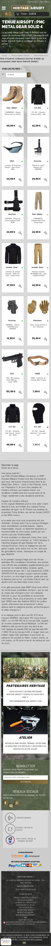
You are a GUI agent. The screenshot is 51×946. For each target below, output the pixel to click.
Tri (3, 75)
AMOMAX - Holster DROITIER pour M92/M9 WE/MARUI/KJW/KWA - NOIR (12, 329)
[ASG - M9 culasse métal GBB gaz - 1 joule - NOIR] (13, 360)
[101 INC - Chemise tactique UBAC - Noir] (38, 94)
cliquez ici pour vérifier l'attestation (20, 924)
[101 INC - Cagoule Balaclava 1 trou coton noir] (38, 413)
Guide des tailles (25, 920)
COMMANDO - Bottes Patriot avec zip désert (13, 113)
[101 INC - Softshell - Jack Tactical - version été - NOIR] (13, 413)
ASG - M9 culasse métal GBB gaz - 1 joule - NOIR (12, 380)
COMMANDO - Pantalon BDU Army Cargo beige (38, 220)
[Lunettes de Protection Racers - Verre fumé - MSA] (13, 147)
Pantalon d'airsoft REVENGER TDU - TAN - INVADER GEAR (38, 274)
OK (24, 943)
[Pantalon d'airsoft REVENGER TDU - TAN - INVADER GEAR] (38, 254)
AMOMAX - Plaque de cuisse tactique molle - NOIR (13, 220)
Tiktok (11, 805)
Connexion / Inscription (38, 2)
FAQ (25, 917)
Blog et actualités (25, 913)
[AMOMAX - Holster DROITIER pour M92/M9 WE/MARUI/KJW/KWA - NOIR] (13, 307)
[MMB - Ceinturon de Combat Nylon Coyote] (38, 360)
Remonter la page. (10, 465)
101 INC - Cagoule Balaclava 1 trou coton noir (38, 433)
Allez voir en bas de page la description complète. (25, 48)
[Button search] (6, 14)
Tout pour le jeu (25, 908)
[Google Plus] (16, 803)
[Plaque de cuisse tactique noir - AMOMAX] (38, 147)
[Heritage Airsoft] (28, 8)
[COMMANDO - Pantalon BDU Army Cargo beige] (38, 201)
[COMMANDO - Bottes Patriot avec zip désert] (13, 94)
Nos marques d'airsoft (25, 915)
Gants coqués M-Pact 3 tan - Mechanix (38, 326)
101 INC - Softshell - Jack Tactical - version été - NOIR (13, 433)
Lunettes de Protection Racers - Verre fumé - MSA (13, 167)
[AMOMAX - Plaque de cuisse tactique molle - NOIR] (13, 201)
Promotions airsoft (25, 910)
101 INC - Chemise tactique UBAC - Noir (38, 113)
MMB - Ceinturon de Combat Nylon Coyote (38, 379)
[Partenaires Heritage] (25, 670)
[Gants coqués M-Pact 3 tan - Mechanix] (38, 307)
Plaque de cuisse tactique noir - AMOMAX (38, 167)
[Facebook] (5, 803)
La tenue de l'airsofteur (25, 903)
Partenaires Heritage (25, 686)
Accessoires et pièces (25, 905)
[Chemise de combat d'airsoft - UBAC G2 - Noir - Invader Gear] (13, 254)
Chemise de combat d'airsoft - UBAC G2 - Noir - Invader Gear (12, 274)
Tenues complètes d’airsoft (25, 898)
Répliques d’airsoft (25, 900)
